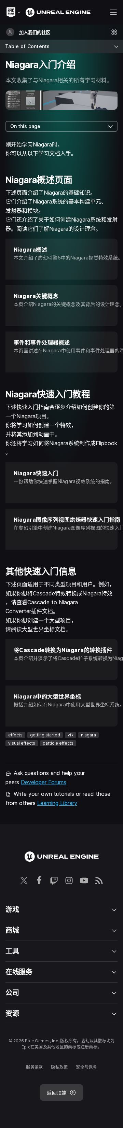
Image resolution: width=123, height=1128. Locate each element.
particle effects (58, 743)
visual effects (21, 743)
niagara (88, 734)
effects (15, 734)
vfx (70, 734)
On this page (25, 126)
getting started (45, 734)
